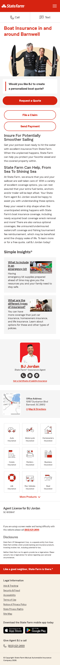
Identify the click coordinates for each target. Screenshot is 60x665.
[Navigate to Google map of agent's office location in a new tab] (36, 375)
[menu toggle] (55, 6)
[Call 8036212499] (23, 375)
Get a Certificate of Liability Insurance (30, 381)
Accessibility (9, 595)
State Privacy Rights (13, 609)
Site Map (7, 614)
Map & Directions (37, 409)
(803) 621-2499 (31, 530)
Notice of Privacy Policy (14, 604)
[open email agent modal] (30, 376)
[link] (15, 6)
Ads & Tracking (10, 586)
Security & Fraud (11, 590)
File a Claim (30, 114)
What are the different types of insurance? (18, 303)
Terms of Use (9, 600)
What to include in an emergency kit (18, 265)
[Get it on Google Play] (36, 630)
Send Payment (30, 126)
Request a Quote (30, 100)
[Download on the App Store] (13, 630)
